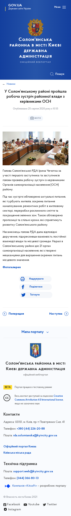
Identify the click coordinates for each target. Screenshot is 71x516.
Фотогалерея (12, 267)
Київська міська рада (17, 452)
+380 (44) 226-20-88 (31, 428)
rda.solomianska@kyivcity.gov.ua (35, 435)
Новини (11, 84)
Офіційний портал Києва (19, 446)
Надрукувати (36, 279)
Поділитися (35, 287)
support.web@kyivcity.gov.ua (33, 471)
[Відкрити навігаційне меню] (64, 7)
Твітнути (35, 295)
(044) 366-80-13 (28, 478)
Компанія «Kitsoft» (24, 485)
